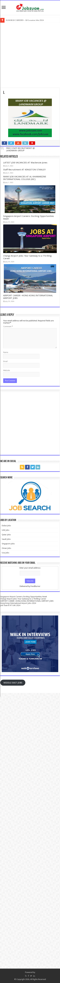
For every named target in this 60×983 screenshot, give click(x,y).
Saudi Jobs (6, 539)
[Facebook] (27, 467)
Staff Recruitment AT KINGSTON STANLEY (24, 169)
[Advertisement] (30, 55)
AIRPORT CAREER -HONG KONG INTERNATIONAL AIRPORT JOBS (27, 601)
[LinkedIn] (38, 467)
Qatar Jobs (6, 535)
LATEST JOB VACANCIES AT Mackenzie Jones (25, 162)
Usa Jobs (5, 553)
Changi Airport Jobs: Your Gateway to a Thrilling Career (23, 599)
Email (5, 361)
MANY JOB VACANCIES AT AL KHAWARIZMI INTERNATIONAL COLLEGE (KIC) (24, 178)
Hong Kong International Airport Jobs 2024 (18, 603)
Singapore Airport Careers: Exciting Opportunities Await (23, 596)
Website (6, 370)
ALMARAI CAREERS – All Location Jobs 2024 (25, 20)
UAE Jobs (5, 530)
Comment (8, 326)
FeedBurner (35, 586)
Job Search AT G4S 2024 (10, 605)
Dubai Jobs (6, 525)
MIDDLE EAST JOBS (12, 682)
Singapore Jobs (8, 544)
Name (5, 352)
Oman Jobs (6, 548)
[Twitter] (32, 467)
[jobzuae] (30, 7)
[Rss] (22, 467)
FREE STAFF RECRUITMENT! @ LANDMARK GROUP (20, 148)
